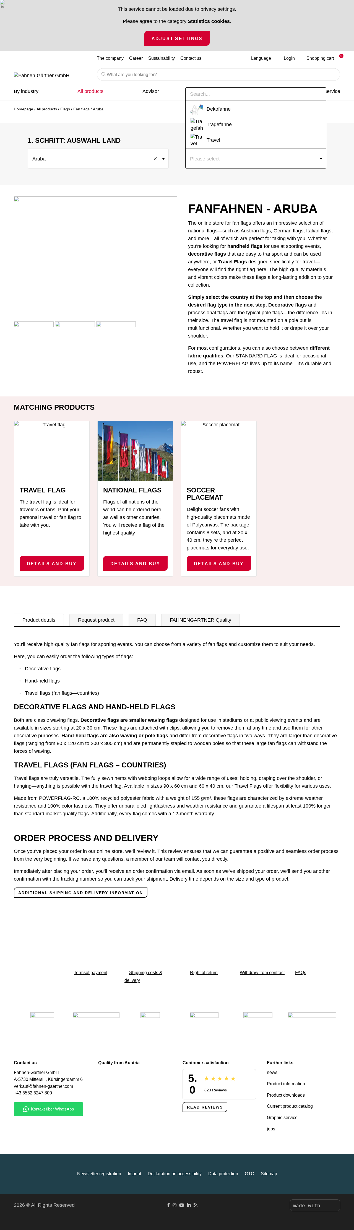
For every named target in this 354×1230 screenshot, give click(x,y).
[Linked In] (189, 1205)
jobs (271, 1129)
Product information (286, 1083)
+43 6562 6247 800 (33, 1093)
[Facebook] (168, 1205)
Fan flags (81, 109)
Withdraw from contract (262, 972)
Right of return (204, 972)
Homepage (23, 109)
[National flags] (135, 451)
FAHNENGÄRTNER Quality (200, 620)
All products (90, 91)
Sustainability (161, 58)
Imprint (134, 1173)
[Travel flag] (51, 451)
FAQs (300, 972)
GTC (249, 1173)
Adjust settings (177, 38)
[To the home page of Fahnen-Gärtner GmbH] (51, 75)
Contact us (190, 58)
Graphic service (282, 1117)
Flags (65, 109)
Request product (96, 620)
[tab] (39, 620)
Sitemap (269, 1173)
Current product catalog (290, 1106)
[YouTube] (181, 1205)
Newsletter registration (99, 1173)
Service (332, 91)
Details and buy (52, 563)
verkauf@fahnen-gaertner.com (43, 1086)
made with (308, 1206)
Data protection (223, 1173)
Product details (38, 620)
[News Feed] (195, 1205)
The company (110, 58)
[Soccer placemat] (218, 451)
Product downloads (286, 1095)
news (272, 1072)
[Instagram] (174, 1205)
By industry (26, 91)
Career (136, 58)
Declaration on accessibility (175, 1173)
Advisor (150, 91)
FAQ (142, 620)
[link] (257, 1022)
